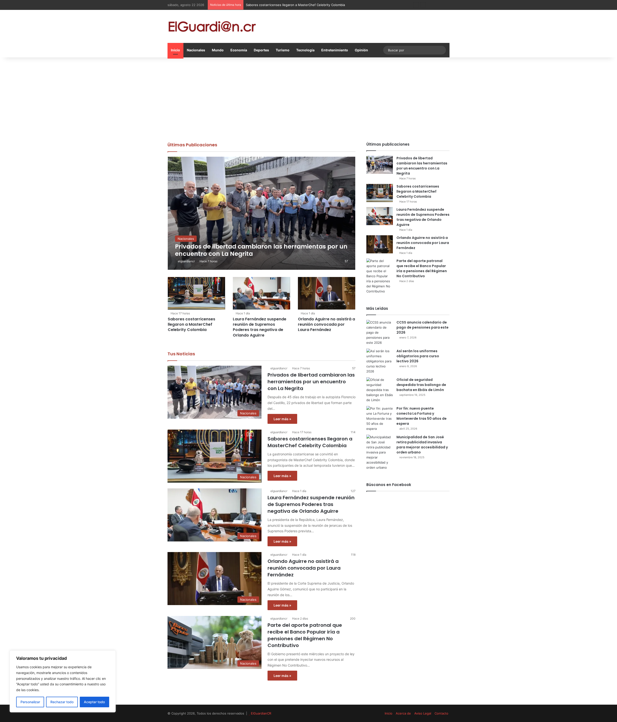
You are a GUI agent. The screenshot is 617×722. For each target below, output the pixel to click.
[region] (63, 681)
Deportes (261, 50)
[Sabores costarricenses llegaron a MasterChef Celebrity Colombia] (196, 293)
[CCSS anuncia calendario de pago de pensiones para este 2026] (379, 332)
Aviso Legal (422, 713)
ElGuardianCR (261, 713)
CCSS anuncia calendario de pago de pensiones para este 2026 (422, 327)
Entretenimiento (334, 50)
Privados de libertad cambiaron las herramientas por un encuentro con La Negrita (311, 381)
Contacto (441, 713)
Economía (238, 50)
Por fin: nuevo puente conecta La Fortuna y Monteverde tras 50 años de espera (421, 416)
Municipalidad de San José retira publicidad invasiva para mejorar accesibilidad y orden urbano (422, 445)
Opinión (361, 50)
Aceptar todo (94, 702)
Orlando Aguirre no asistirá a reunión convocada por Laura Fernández (326, 324)
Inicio (175, 50)
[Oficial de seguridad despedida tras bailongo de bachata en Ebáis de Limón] (379, 390)
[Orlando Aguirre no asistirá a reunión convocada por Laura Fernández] (326, 293)
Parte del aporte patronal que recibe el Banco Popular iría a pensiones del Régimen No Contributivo (305, 635)
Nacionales (196, 50)
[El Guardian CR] (212, 26)
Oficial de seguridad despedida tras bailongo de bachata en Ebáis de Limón (421, 384)
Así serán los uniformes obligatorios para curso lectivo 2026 (417, 356)
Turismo (282, 50)
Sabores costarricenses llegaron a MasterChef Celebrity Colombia (191, 324)
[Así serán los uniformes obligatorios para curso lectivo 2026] (379, 361)
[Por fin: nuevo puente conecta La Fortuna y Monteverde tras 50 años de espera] (379, 418)
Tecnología (305, 50)
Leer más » (282, 419)
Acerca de (403, 713)
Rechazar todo (62, 702)
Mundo (218, 50)
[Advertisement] (308, 98)
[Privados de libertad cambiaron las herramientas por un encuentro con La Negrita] (261, 213)
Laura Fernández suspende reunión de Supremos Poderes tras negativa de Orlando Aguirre (259, 327)
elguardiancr (186, 261)
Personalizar (30, 702)
